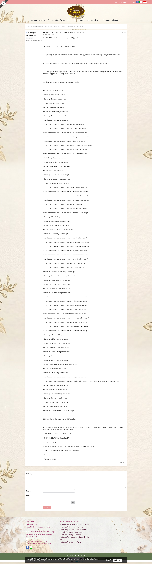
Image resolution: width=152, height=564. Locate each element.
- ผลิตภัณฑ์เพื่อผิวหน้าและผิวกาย (71, 527)
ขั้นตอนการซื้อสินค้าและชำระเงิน (59, 20)
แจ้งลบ (124, 33)
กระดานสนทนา (31, 26)
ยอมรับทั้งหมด (117, 560)
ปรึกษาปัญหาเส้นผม (43, 26)
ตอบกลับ (47, 507)
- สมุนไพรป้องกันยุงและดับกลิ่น (70, 534)
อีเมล (28, 496)
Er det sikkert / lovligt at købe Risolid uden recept (67, 26)
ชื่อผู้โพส (29, 491)
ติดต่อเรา (106, 20)
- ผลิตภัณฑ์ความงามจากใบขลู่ (70, 542)
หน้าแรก (34, 20)
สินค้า (41, 20)
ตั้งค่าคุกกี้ (108, 560)
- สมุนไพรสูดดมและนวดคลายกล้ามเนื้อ (73, 529)
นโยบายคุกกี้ (42, 561)
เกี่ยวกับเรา (116, 20)
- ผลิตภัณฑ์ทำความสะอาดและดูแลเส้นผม (74, 524)
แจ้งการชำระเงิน (78, 20)
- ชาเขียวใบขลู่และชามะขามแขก (71, 532)
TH (147, 2)
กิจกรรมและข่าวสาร (93, 20)
